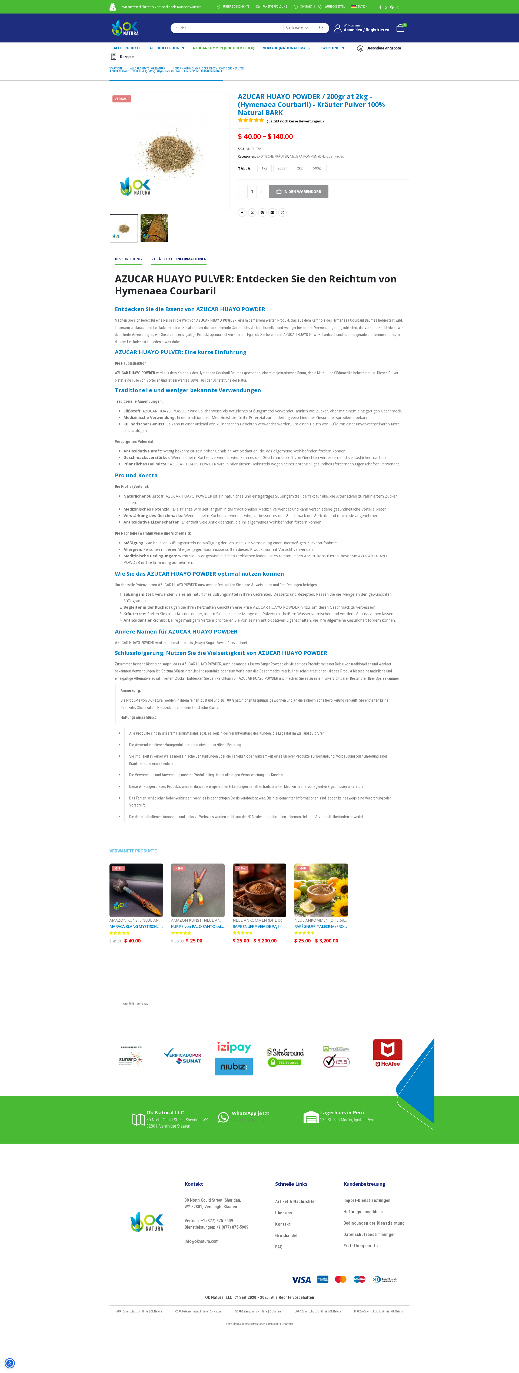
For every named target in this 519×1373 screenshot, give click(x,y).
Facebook (242, 212)
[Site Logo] (125, 28)
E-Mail (272, 212)
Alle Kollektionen (166, 48)
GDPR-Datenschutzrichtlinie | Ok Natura (258, 1311)
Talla (244, 168)
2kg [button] (300, 168)
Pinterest (262, 212)
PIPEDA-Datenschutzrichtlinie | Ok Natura (378, 1311)
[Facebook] (380, 7)
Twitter (252, 212)
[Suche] (321, 27)
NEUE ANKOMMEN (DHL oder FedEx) (223, 48)
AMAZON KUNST (124, 920)
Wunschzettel (335, 6)
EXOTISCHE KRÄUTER (272, 156)
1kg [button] (264, 168)
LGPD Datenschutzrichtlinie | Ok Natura (318, 1311)
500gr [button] (317, 168)
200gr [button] (282, 168)
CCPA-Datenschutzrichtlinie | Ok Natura (198, 1311)
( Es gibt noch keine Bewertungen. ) (295, 121)
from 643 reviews (134, 1003)
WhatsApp (282, 212)
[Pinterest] (392, 7)
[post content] (136, 890)
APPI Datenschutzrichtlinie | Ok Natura (139, 1311)
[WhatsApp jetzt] (225, 1117)
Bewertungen (331, 48)
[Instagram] (397, 7)
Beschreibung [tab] (128, 258)
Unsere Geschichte (236, 6)
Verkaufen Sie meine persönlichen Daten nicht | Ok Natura (259, 1323)
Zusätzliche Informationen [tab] (179, 258)
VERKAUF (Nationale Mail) (286, 48)
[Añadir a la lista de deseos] (160, 924)
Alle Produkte (127, 48)
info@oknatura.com (201, 1241)
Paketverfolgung (274, 6)
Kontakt (306, 6)
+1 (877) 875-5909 (248, 1120)
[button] (111, 152)
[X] (386, 7)
